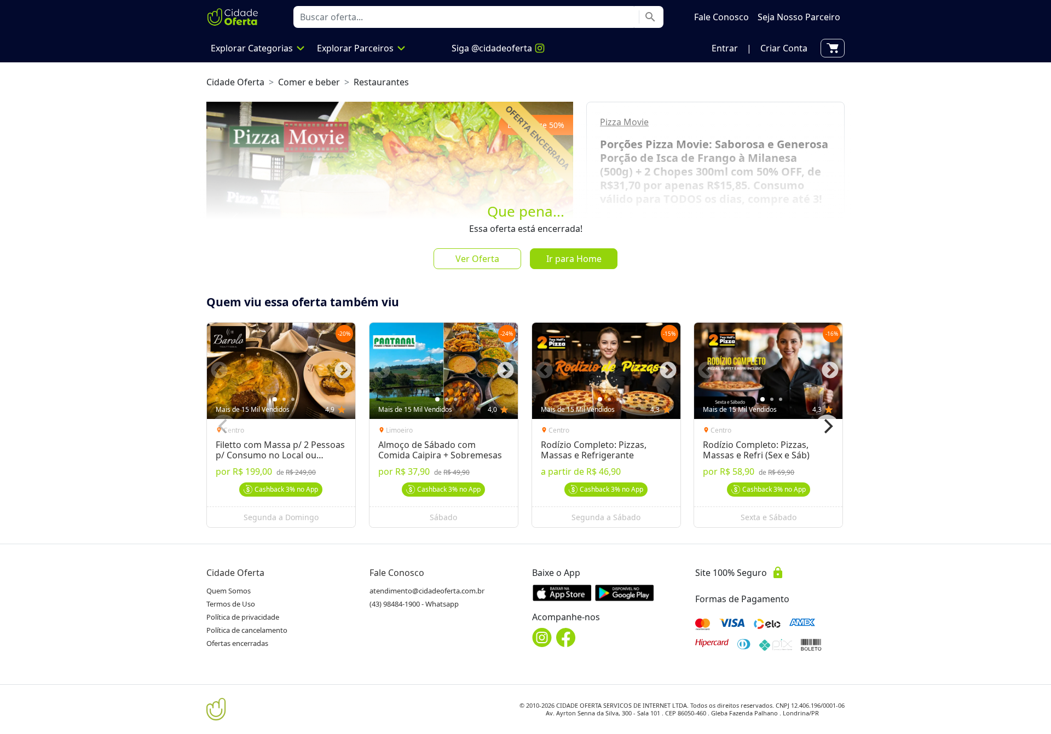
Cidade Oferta (235, 82)
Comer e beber (309, 82)
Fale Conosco (396, 573)
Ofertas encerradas (237, 643)
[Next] (827, 427)
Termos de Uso (230, 604)
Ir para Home (574, 259)
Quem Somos (228, 591)
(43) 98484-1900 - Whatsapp (414, 604)
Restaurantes (381, 82)
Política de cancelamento (246, 630)
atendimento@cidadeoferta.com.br (426, 591)
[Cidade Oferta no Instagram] (542, 637)
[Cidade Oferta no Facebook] (566, 637)
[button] (725, 48)
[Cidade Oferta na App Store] (562, 593)
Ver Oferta (477, 259)
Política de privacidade (242, 617)
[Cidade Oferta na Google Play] (624, 593)
